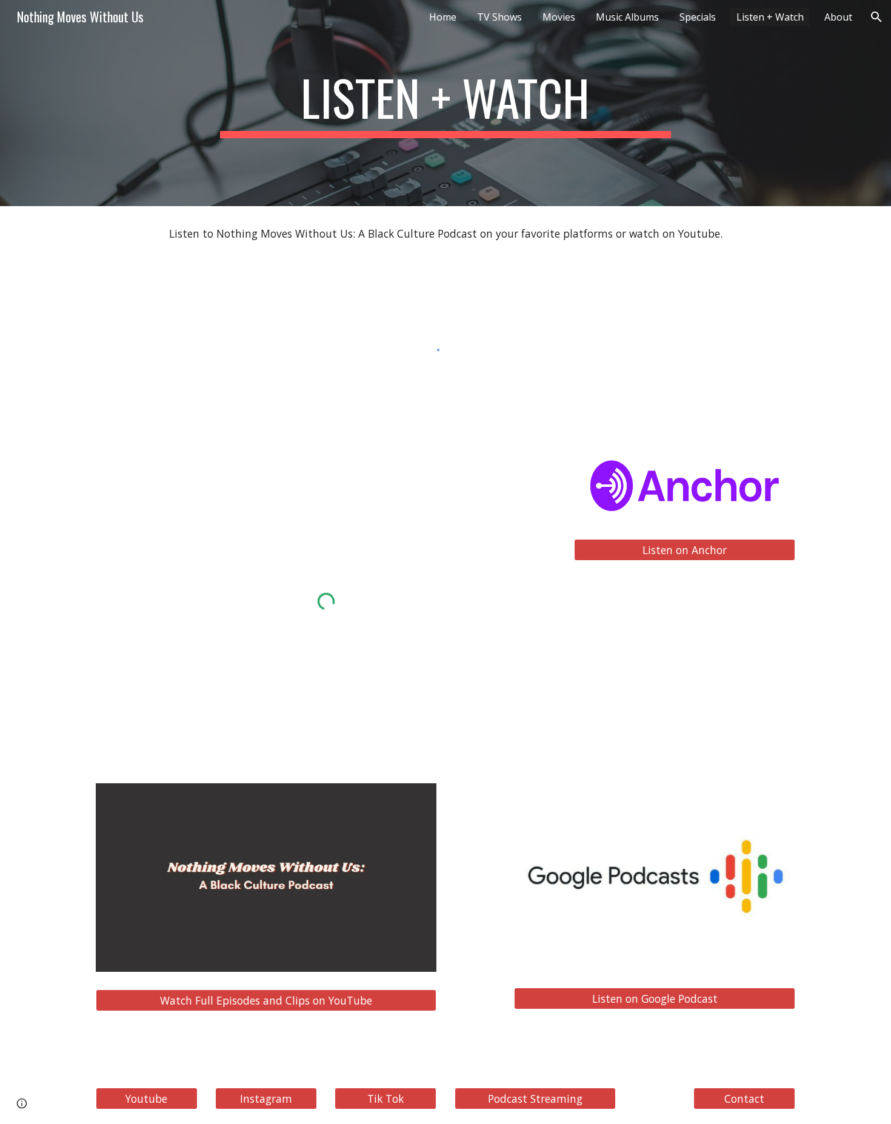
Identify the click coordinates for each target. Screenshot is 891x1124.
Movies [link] (558, 17)
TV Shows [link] (499, 17)
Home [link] (442, 17)
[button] (876, 17)
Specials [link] (697, 17)
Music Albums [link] (627, 17)
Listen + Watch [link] (770, 17)
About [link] (838, 17)
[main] (445, 103)
